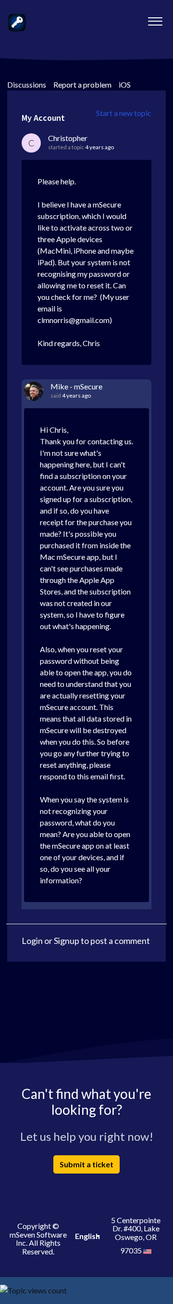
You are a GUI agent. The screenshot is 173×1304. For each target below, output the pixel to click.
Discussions (26, 84)
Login (32, 940)
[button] (155, 19)
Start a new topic (123, 112)
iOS (125, 84)
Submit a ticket (86, 1164)
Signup (66, 940)
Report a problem (82, 84)
